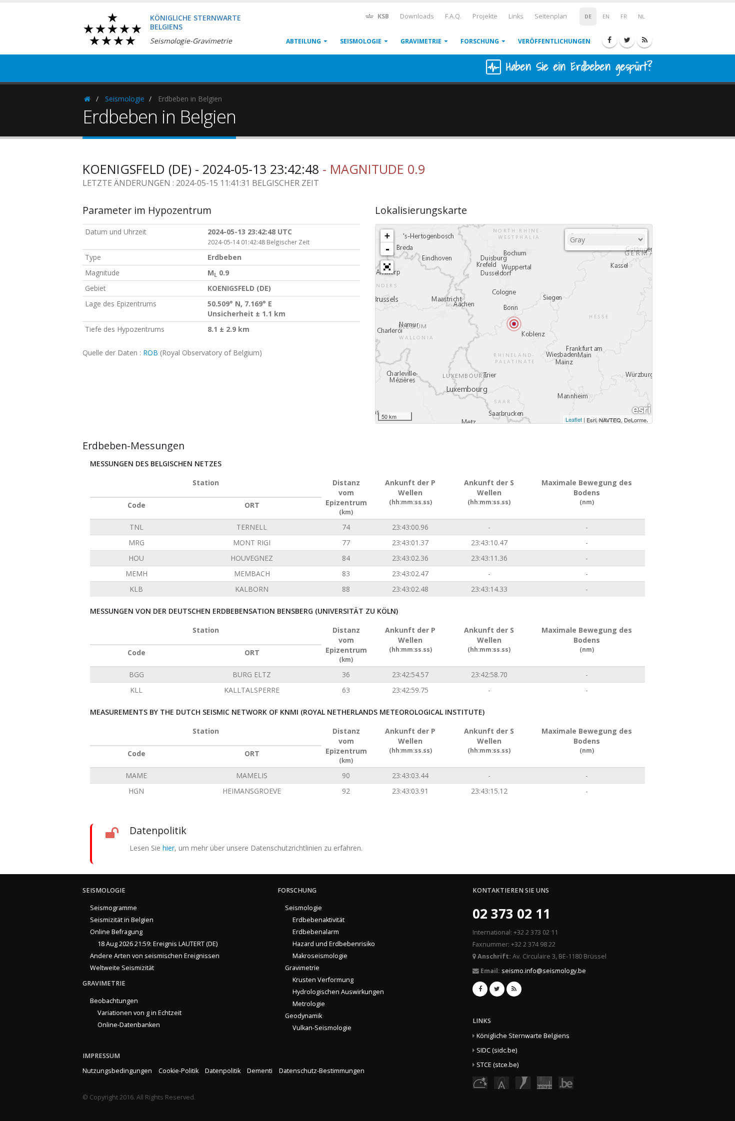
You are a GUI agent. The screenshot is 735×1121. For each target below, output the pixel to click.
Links (516, 16)
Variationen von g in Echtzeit (140, 1013)
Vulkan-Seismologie (322, 1028)
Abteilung (303, 41)
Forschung (479, 41)
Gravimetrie (421, 41)
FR (623, 16)
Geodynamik (303, 1016)
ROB (150, 352)
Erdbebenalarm (315, 932)
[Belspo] (544, 1082)
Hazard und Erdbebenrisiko (333, 944)
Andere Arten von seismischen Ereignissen (155, 956)
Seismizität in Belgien (122, 920)
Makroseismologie (320, 956)
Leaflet (574, 419)
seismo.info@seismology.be (544, 971)
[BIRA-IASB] (501, 1082)
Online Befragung (116, 932)
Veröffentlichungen (554, 41)
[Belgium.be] (566, 1082)
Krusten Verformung (323, 980)
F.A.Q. (453, 16)
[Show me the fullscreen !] (387, 266)
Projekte (485, 16)
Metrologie (308, 1004)
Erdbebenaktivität (318, 920)
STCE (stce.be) (497, 1065)
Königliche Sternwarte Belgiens (523, 1036)
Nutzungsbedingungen (117, 1071)
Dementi (259, 1071)
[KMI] (523, 1082)
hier (168, 848)
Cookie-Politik (178, 1071)
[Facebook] (609, 39)
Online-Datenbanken (129, 1025)
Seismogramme (113, 908)
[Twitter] (627, 39)
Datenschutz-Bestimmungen (321, 1071)
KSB (382, 16)
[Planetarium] (480, 1082)
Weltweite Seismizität (122, 968)
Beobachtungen (114, 1001)
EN (606, 16)
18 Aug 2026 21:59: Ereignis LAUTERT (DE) (158, 944)
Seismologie (361, 41)
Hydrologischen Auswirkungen (338, 992)
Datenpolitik (222, 1071)
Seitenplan (550, 16)
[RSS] (644, 39)
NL (641, 16)
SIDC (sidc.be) (496, 1050)
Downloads (417, 16)
